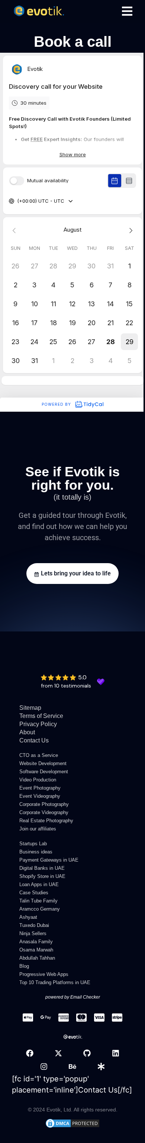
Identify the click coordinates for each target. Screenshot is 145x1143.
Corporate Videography (43, 812)
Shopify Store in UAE (42, 876)
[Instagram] (44, 1066)
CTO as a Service (38, 755)
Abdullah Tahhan (37, 958)
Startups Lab (33, 843)
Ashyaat (28, 917)
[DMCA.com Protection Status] (72, 1126)
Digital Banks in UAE (42, 868)
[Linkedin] (115, 1053)
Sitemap (30, 708)
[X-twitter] (58, 1053)
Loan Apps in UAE (39, 884)
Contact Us (34, 740)
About (27, 732)
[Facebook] (29, 1053)
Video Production (37, 780)
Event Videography (39, 796)
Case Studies (33, 892)
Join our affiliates (37, 829)
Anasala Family (36, 941)
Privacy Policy (38, 724)
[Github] (87, 1053)
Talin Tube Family (38, 901)
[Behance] (72, 1066)
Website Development (43, 763)
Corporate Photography (44, 804)
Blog (24, 966)
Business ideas (35, 852)
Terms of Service (41, 716)
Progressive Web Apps (43, 974)
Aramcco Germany (39, 909)
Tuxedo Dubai (34, 925)
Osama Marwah (36, 950)
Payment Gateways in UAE (48, 860)
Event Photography (40, 788)
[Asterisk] (101, 1066)
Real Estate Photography (46, 820)
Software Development (43, 771)
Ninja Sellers (32, 933)
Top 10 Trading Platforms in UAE (54, 982)
